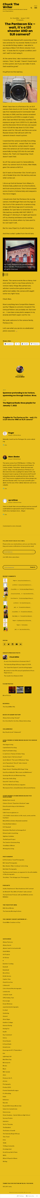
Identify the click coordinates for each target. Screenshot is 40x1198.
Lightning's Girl (7, 1056)
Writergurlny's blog (8, 848)
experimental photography (11, 1007)
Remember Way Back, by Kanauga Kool (14, 830)
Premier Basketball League (11, 1090)
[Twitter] (8, 644)
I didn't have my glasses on (10, 812)
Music (4, 1069)
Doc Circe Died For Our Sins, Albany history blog (17, 721)
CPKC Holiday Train (8, 997)
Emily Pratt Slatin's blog (9, 750)
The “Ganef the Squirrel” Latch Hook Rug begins (18, 667)
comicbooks (6, 991)
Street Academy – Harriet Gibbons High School (16, 1115)
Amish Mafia (6, 951)
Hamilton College (8, 1022)
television (5, 1121)
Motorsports (6, 1062)
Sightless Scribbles (8, 836)
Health (5, 1031)
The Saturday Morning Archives (12, 911)
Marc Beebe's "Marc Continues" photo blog (15, 866)
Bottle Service (7, 976)
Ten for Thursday (8, 1124)
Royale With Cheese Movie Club (12, 1106)
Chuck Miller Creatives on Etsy (11, 922)
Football (5, 1010)
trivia (4, 1140)
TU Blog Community (8, 1146)
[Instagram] (12, 644)
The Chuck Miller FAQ (9, 706)
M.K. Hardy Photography (10, 863)
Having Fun (6, 1028)
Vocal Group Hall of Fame (10, 1152)
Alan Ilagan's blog (8, 744)
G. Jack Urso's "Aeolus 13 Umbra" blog (14, 754)
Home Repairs (7, 1041)
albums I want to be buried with (12, 948)
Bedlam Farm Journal (9, 800)
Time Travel (6, 1136)
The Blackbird (7, 1127)
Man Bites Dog (7, 1059)
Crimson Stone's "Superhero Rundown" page (16, 803)
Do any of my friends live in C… (24, 580)
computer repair (7, 994)
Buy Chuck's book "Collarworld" (12, 732)
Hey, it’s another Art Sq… (28, 593)
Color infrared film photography (12, 988)
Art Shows (6, 957)
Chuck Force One (8, 982)
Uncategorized (7, 1149)
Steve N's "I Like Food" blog (11, 781)
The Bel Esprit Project (9, 839)
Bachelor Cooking (8, 963)
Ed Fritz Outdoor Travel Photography (13, 860)
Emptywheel (6, 809)
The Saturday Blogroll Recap (11, 1133)
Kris (4, 1053)
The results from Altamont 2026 (13, 676)
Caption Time (7, 979)
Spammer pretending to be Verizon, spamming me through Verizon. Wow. (20, 394)
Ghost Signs (6, 1019)
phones (5, 1081)
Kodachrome (6, 1047)
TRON (4, 1143)
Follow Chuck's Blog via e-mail (14, 541)
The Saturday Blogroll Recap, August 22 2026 (17, 664)
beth (15, 607)
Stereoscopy (6, 1112)
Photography (19, 20)
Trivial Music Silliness (9, 845)
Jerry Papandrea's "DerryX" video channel (15, 763)
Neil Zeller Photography (10, 869)
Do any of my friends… (16, 593)
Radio (4, 1096)
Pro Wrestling (7, 1093)
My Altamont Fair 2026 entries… (24, 620)
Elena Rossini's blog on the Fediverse (13, 806)
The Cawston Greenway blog (11, 842)
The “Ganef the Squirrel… (25, 603)
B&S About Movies (8, 908)
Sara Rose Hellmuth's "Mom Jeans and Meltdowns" (17, 772)
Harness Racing (7, 1025)
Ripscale (5, 1102)
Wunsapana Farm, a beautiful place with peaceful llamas (19, 788)
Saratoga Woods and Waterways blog (14, 775)
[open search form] (31, 8)
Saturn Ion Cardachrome (10, 1109)
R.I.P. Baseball (7, 827)
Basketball (6, 970)
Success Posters (8, 1118)
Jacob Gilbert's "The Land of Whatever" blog (16, 760)
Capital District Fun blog (10, 747)
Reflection (6, 1099)
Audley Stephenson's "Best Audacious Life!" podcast (18, 888)
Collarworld (6, 985)
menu (35, 5)
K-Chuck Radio (7, 1044)
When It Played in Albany (10, 1158)
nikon (4, 1075)
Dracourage (6, 1001)
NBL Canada (6, 1072)
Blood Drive (6, 973)
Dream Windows (7, 1004)
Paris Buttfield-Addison (9, 824)
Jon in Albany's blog (8, 766)
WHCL (4, 1155)
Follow (33, 551)
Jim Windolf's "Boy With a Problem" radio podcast (17, 891)
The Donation (24, 625)
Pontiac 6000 (7, 1087)
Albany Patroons (8, 942)
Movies (5, 1065)
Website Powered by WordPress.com (20, 1192)
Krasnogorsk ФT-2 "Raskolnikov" (12, 1050)
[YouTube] (16, 644)
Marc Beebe (14, 456)
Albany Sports (7, 945)
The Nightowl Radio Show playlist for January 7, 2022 (19, 404)
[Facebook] (4, 644)
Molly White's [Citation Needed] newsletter (15, 821)
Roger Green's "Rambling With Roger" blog (15, 769)
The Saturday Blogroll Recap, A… (26, 589)
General (5, 1016)
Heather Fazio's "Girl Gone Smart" (12, 757)
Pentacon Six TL (7, 1078)
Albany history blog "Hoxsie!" (11, 718)
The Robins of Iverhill (9, 1130)
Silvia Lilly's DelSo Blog (9, 778)
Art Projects (6, 954)
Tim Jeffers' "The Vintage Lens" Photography (16, 877)
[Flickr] (20, 644)
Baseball (5, 967)
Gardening (6, 1013)
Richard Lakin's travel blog (10, 833)
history (5, 1038)
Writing (5, 1161)
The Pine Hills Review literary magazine (14, 784)
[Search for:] (20, 567)
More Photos (7, 695)
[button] (3, 274)
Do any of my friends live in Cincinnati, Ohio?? (17, 661)
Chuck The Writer (11, 6)
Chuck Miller (16, 18)
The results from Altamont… (25, 607)
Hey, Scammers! (7, 1035)
